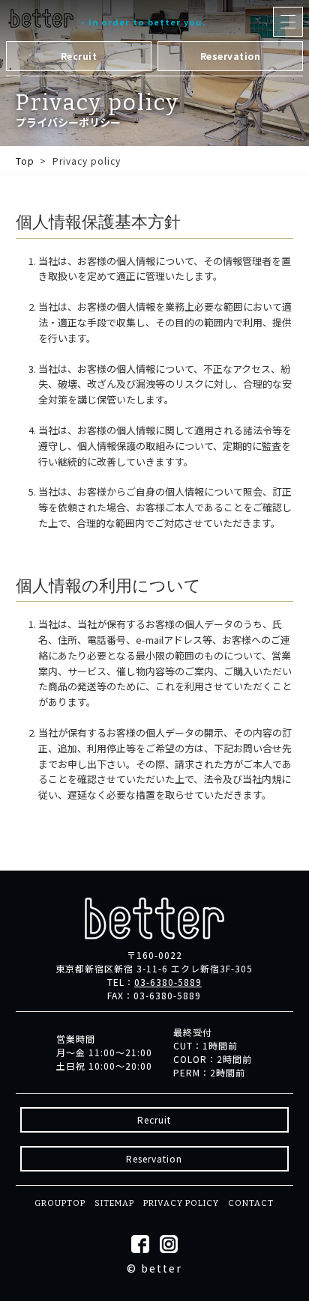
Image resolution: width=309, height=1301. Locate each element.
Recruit (79, 55)
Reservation (230, 55)
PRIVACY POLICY (181, 1203)
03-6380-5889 (168, 981)
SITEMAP (114, 1203)
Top (25, 160)
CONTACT (251, 1203)
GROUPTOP (60, 1203)
